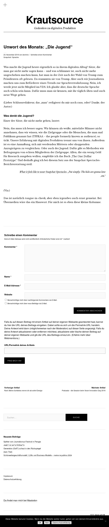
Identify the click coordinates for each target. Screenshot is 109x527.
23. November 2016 (11, 54)
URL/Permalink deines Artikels (19, 345)
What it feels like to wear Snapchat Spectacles (43, 171)
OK (40, 523)
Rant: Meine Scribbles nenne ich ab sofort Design (23, 389)
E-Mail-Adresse (12, 285)
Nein (47, 523)
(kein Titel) (8, 451)
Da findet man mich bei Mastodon (20, 500)
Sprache (15, 57)
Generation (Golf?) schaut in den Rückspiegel (22, 448)
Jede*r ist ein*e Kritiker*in (14, 445)
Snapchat (7, 57)
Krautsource (54, 19)
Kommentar (10, 246)
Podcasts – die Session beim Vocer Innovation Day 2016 (83, 389)
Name (7, 276)
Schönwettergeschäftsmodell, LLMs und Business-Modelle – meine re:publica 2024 (38, 455)
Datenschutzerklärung (12, 479)
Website (8, 294)
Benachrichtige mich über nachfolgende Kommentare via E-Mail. (32, 300)
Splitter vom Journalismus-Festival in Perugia (22, 441)
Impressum (8, 476)
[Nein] (105, 521)
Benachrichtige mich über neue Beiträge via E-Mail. (27, 303)
